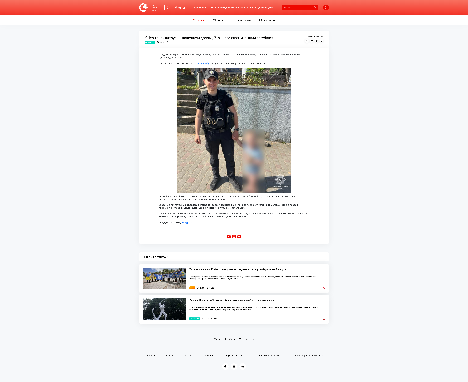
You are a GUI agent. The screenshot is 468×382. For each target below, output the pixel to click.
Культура (249, 339)
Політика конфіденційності (269, 355)
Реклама (170, 355)
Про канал (150, 355)
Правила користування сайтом (308, 355)
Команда (209, 355)
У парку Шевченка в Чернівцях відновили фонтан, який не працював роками (232, 299)
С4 (174, 63)
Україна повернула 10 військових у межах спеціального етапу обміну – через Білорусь (237, 269)
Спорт (232, 339)
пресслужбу (202, 63)
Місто (217, 339)
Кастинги (189, 355)
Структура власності (235, 355)
